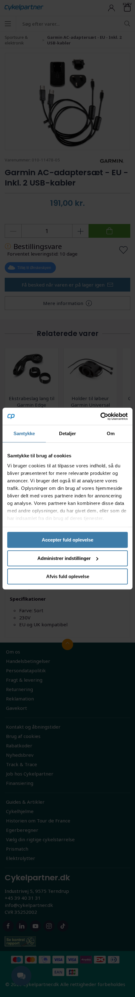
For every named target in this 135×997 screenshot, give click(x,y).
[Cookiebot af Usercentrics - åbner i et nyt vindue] (100, 416)
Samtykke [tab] (24, 433)
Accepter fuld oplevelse (67, 539)
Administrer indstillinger (64, 558)
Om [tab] (111, 433)
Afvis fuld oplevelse (67, 576)
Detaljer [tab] (67, 433)
